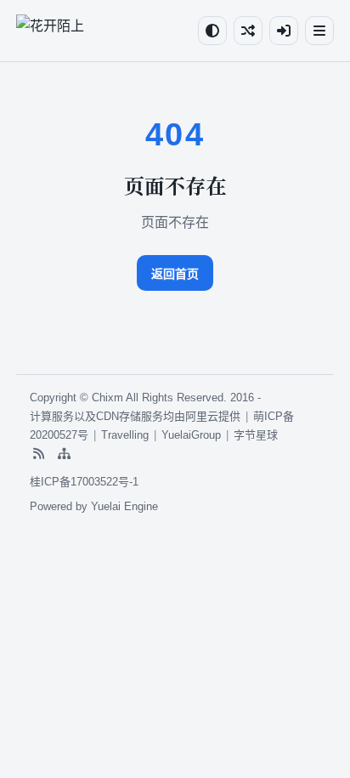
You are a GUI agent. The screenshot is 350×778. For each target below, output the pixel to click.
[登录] (283, 30)
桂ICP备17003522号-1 (84, 481)
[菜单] (319, 30)
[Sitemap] (63, 454)
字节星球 (256, 435)
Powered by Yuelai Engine (94, 506)
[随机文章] (248, 30)
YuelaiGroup (191, 435)
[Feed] (38, 454)
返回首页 (175, 274)
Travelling (125, 435)
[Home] (50, 30)
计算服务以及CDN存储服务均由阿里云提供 (135, 416)
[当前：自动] (212, 30)
